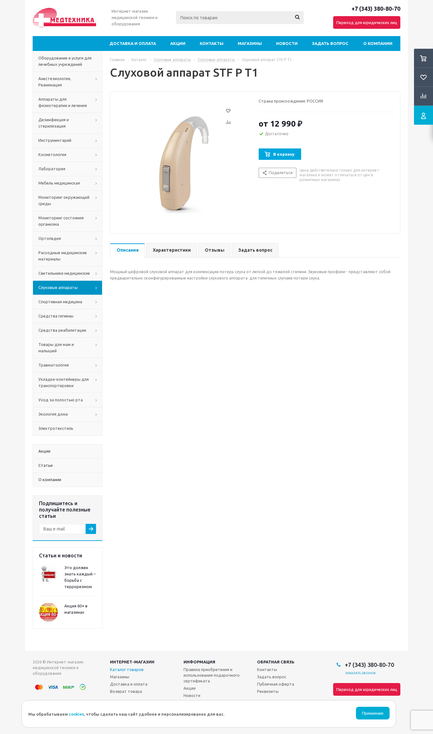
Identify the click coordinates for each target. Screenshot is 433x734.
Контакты (211, 43)
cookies (76, 714)
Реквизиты (268, 691)
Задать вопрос (330, 43)
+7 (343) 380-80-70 (376, 8)
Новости (287, 43)
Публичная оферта (275, 684)
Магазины (250, 43)
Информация (199, 662)
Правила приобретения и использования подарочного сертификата (212, 675)
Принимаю (373, 713)
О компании (377, 43)
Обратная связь (275, 662)
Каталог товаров (127, 669)
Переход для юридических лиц (366, 22)
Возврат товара (126, 691)
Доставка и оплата (132, 43)
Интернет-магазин (132, 662)
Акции (177, 43)
